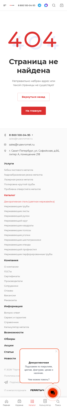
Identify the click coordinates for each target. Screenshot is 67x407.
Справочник (11, 322)
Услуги (9, 163)
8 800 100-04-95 (26, 5)
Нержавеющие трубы (16, 206)
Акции (9, 345)
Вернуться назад (33, 96)
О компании (11, 266)
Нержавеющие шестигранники (22, 239)
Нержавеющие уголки (17, 235)
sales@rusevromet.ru (21, 138)
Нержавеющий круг (16, 220)
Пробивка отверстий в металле (22, 189)
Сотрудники (11, 285)
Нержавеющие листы (16, 211)
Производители (13, 281)
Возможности (14, 332)
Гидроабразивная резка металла (23, 174)
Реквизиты (10, 300)
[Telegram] (39, 5)
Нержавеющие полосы (17, 230)
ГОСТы (8, 271)
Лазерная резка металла (18, 179)
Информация (13, 306)
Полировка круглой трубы (19, 184)
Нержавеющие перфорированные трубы (28, 254)
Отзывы (8, 290)
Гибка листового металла (18, 170)
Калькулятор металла (16, 327)
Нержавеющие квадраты (19, 225)
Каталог (9, 195)
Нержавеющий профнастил (20, 249)
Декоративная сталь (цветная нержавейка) (29, 201)
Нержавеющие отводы (17, 244)
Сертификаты (12, 276)
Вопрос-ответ (12, 312)
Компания (11, 260)
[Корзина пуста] (61, 5)
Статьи (9, 351)
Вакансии (10, 295)
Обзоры (9, 339)
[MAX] (46, 5)
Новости (10, 358)
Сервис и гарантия (15, 317)
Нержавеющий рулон (17, 216)
